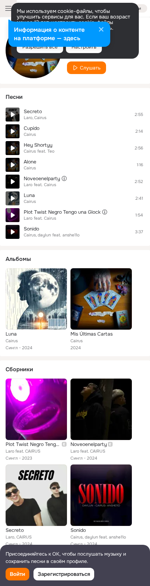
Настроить (84, 47)
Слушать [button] (90, 68)
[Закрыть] (101, 30)
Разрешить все (40, 47)
